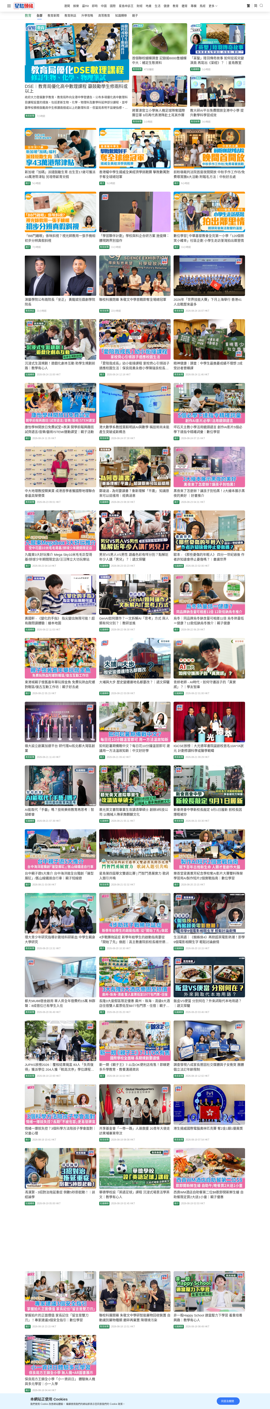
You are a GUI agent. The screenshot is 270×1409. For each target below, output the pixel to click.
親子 (135, 15)
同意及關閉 (227, 1401)
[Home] (24, 6)
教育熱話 (70, 15)
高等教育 (104, 15)
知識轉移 (121, 15)
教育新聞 (53, 15)
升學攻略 (87, 15)
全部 (39, 15)
